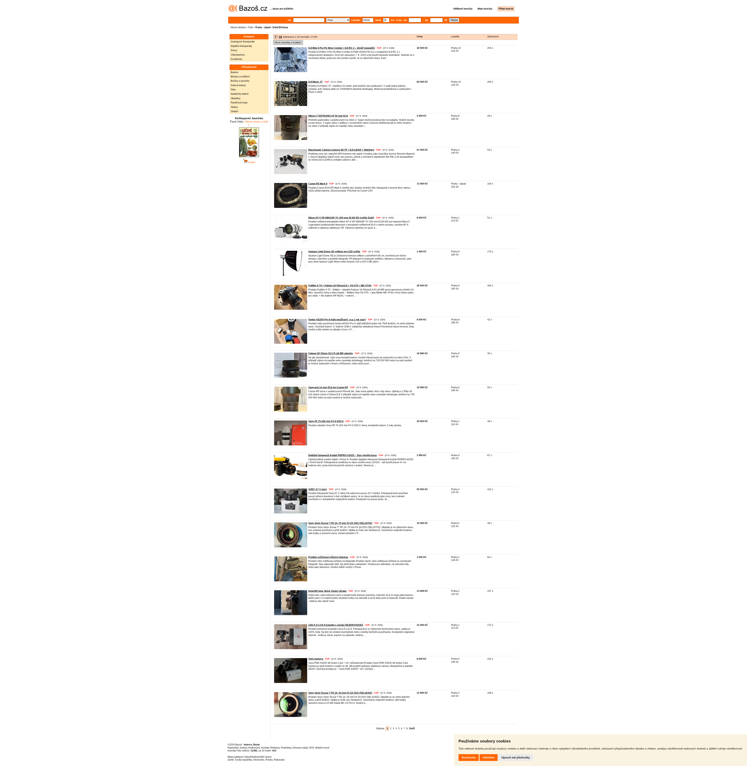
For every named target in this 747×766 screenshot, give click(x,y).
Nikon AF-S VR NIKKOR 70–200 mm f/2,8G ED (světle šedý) (341, 217)
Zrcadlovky (236, 59)
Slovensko (258, 759)
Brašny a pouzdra (240, 81)
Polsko (269, 759)
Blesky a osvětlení (240, 76)
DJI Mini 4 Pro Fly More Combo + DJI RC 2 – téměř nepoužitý (341, 48)
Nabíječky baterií (239, 94)
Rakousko (279, 759)
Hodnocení (254, 747)
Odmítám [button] (488, 757)
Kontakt (265, 747)
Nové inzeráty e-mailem (288, 42)
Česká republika (243, 759)
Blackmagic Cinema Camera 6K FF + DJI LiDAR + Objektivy (341, 150)
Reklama (275, 747)
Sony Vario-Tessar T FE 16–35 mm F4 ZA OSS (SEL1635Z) (340, 693)
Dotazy (243, 747)
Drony (234, 50)
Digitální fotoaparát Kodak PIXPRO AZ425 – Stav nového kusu (342, 455)
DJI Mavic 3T (315, 81)
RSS (311, 747)
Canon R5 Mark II (317, 183)
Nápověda (233, 747)
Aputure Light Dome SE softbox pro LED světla (334, 251)
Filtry (233, 89)
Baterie (234, 72)
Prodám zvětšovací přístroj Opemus (328, 557)
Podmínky (286, 747)
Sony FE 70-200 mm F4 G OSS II (325, 421)
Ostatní (234, 111)
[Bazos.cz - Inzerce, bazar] (248, 11)
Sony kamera (315, 659)
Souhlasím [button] (469, 757)
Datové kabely (238, 85)
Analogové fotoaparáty (243, 41)
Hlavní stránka (238, 27)
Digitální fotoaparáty (241, 46)
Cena (420, 36)
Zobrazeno (493, 36)
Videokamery (238, 54)
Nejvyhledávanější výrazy (258, 757)
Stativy (234, 107)
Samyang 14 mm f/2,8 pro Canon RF (328, 387)
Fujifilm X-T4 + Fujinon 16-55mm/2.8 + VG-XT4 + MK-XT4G (339, 285)
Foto (250, 27)
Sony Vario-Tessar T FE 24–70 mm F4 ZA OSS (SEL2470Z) (340, 523)
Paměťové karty (239, 102)
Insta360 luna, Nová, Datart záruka (327, 591)
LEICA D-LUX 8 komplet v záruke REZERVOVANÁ (335, 625)
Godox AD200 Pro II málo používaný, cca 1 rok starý (337, 319)
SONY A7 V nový (317, 489)
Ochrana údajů (300, 747)
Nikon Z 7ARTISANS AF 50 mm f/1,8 (328, 116)
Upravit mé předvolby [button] (516, 757)
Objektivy (235, 98)
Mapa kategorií (235, 757)
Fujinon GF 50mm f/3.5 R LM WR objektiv (330, 353)
